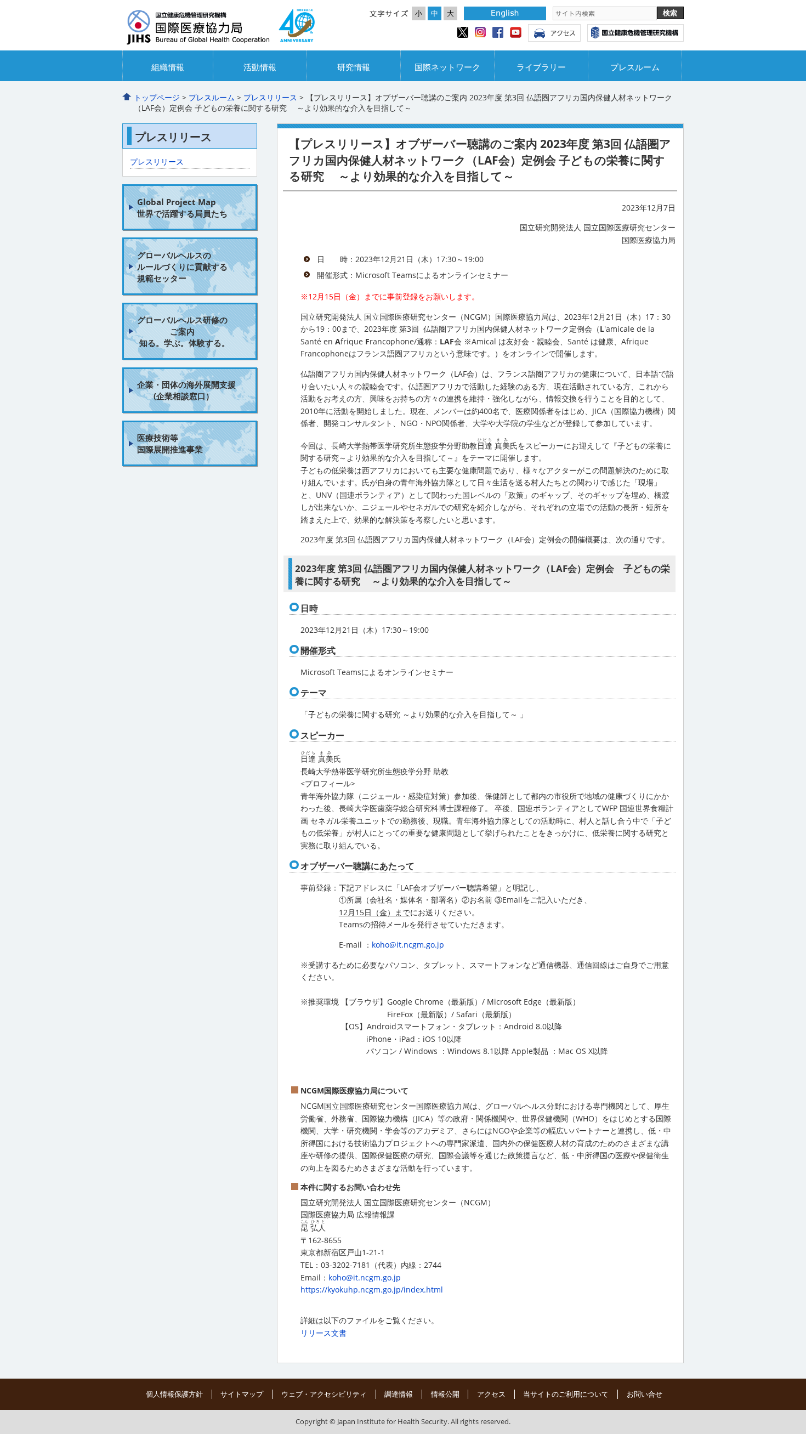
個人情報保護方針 (174, 1394)
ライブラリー (541, 67)
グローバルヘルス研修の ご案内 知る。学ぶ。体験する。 (183, 331)
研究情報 (353, 67)
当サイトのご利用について (566, 1394)
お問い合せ (644, 1394)
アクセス (554, 33)
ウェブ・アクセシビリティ (324, 1394)
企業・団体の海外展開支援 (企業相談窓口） (186, 390)
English (505, 13)
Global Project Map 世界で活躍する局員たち (182, 207)
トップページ (157, 97)
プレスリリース (270, 97)
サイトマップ (241, 1394)
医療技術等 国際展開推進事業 (170, 443)
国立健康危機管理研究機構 (635, 33)
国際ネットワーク (447, 67)
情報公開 (445, 1394)
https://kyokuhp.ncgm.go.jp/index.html (371, 1289)
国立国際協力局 (221, 28)
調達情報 (398, 1394)
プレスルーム (635, 67)
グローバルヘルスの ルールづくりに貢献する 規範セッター (182, 267)
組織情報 (167, 67)
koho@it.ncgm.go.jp (408, 944)
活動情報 (259, 67)
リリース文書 (323, 1333)
